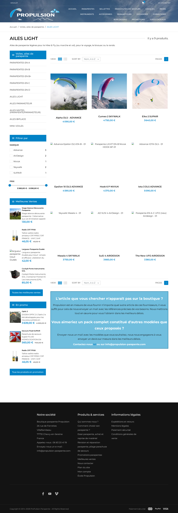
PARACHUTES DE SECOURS (127, 9)
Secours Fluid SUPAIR (31, 331)
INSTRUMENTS (87, 14)
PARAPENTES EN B (20, 69)
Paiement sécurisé (121, 430)
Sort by (76, 59)
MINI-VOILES (16, 126)
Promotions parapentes (90, 455)
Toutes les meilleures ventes (26, 292)
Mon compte (84, 471)
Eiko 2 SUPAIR (150, 116)
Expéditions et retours (122, 421)
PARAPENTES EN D (20, 90)
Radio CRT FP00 (29, 230)
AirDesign (29, 155)
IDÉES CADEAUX (158, 19)
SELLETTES (104, 9)
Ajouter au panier (58, 125)
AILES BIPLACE (18, 119)
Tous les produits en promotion (28, 372)
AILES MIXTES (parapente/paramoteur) (25, 111)
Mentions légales (120, 425)
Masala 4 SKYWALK (69, 255)
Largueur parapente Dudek (33, 249)
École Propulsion (86, 475)
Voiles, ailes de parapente (24, 54)
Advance (29, 150)
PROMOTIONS (138, 19)
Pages (158, 59)
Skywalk (29, 167)
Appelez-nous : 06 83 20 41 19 (52, 442)
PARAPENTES (88, 9)
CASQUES (149, 9)
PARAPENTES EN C (20, 83)
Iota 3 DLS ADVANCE (150, 186)
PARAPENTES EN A (20, 62)
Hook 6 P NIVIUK (109, 186)
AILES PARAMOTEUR (21, 103)
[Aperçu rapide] (66, 125)
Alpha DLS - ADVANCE (68, 117)
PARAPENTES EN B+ (20, 76)
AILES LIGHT (16, 96)
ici (94, 344)
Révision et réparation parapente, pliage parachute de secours (92, 446)
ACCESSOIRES (105, 14)
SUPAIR (29, 172)
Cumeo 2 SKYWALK (109, 116)
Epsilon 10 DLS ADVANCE (68, 186)
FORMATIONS (159, 14)
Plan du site (84, 467)
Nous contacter (85, 463)
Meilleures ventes (87, 459)
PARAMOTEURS (124, 14)
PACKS (163, 9)
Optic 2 (25, 311)
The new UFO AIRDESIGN (150, 255)
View (53, 59)
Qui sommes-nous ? (88, 421)
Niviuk (29, 161)
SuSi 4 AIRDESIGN (109, 255)
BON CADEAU (120, 19)
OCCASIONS (142, 14)
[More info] (72, 125)
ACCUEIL (72, 9)
